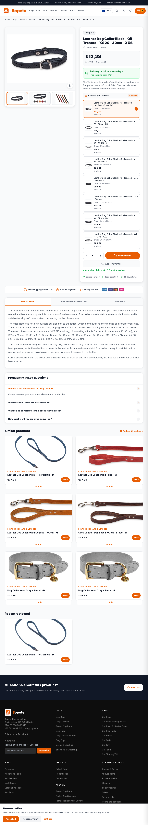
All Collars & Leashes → (131, 431)
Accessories (62, 778)
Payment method (110, 778)
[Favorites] (131, 11)
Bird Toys (9, 792)
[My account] (124, 11)
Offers (105, 792)
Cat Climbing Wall (110, 754)
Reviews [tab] (120, 301)
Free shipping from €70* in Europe (33, 3)
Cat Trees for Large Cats (114, 721)
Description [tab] (28, 301)
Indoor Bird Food (13, 774)
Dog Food (60, 731)
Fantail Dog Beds (64, 726)
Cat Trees (106, 717)
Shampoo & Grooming (66, 749)
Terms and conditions (112, 801)
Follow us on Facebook (16, 734)
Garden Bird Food (13, 788)
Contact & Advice (110, 769)
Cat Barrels (107, 735)
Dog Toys (60, 740)
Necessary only (30, 819)
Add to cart (124, 255)
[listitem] (17, 98)
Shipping (106, 783)
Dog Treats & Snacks (66, 735)
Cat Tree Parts (109, 731)
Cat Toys (106, 745)
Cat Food (106, 749)
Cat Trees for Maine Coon (114, 726)
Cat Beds (106, 740)
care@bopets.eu (31, 728)
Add (40, 486)
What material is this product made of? (29, 402)
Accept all (11, 819)
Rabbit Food (61, 769)
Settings (48, 819)
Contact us (133, 687)
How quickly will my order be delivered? (30, 419)
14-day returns (109, 788)
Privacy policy (108, 797)
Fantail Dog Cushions (66, 796)
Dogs (14, 19)
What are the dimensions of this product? (30, 388)
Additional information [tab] (74, 301)
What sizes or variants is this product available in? (35, 410)
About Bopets (108, 774)
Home (7, 19)
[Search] (117, 11)
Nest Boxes (10, 783)
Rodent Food (62, 774)
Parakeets (9, 769)
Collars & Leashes (27, 19)
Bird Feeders (11, 778)
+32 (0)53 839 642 (13, 728)
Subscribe (44, 750)
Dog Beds (60, 717)
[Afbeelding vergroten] (70, 86)
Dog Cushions (62, 721)
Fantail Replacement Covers (69, 800)
